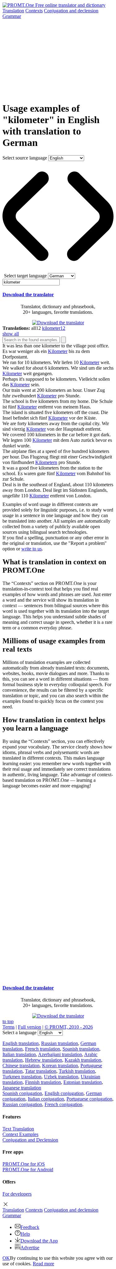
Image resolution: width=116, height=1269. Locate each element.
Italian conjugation (46, 1098)
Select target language (25, 275)
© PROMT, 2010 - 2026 (69, 1027)
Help (25, 1234)
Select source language (24, 157)
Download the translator (28, 294)
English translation (20, 1043)
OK (6, 1258)
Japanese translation (21, 1087)
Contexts (34, 10)
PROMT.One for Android (27, 1169)
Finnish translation (43, 1082)
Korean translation (60, 1065)
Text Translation (18, 1128)
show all (10, 333)
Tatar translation (40, 1071)
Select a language (19, 1032)
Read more (43, 1263)
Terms (8, 1027)
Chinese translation (21, 1065)
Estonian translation (82, 1082)
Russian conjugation (22, 1104)
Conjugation (71, 10)
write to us (31, 548)
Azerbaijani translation (60, 1054)
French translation (42, 1048)
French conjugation (63, 1104)
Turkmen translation (21, 1076)
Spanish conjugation (22, 1093)
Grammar (11, 16)
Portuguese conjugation (89, 1098)
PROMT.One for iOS (23, 1164)
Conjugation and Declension (30, 1140)
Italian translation (19, 1054)
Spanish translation (80, 1048)
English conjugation (64, 1093)
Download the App (39, 1240)
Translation (13, 10)
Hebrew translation (43, 1060)
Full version (29, 1027)
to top (8, 1021)
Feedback (29, 1227)
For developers (17, 1193)
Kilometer (57, 351)
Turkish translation (77, 1071)
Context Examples (20, 1134)
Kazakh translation (83, 1060)
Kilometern (46, 462)
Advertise (29, 1247)
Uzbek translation (61, 1076)
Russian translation (59, 1043)
